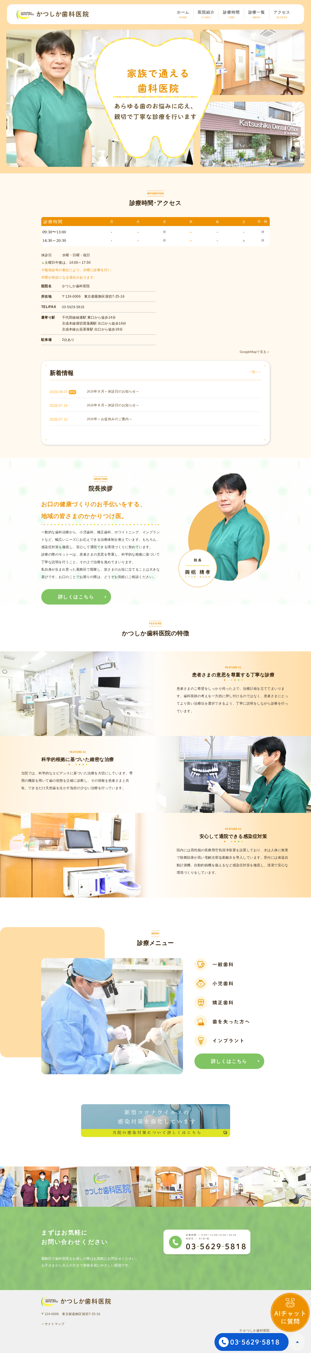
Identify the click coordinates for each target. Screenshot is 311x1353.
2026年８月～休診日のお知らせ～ (113, 405)
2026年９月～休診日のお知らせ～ (113, 391)
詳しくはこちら (76, 596)
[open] (290, 1312)
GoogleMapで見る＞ (255, 352)
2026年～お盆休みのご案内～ (109, 419)
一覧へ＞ (255, 371)
